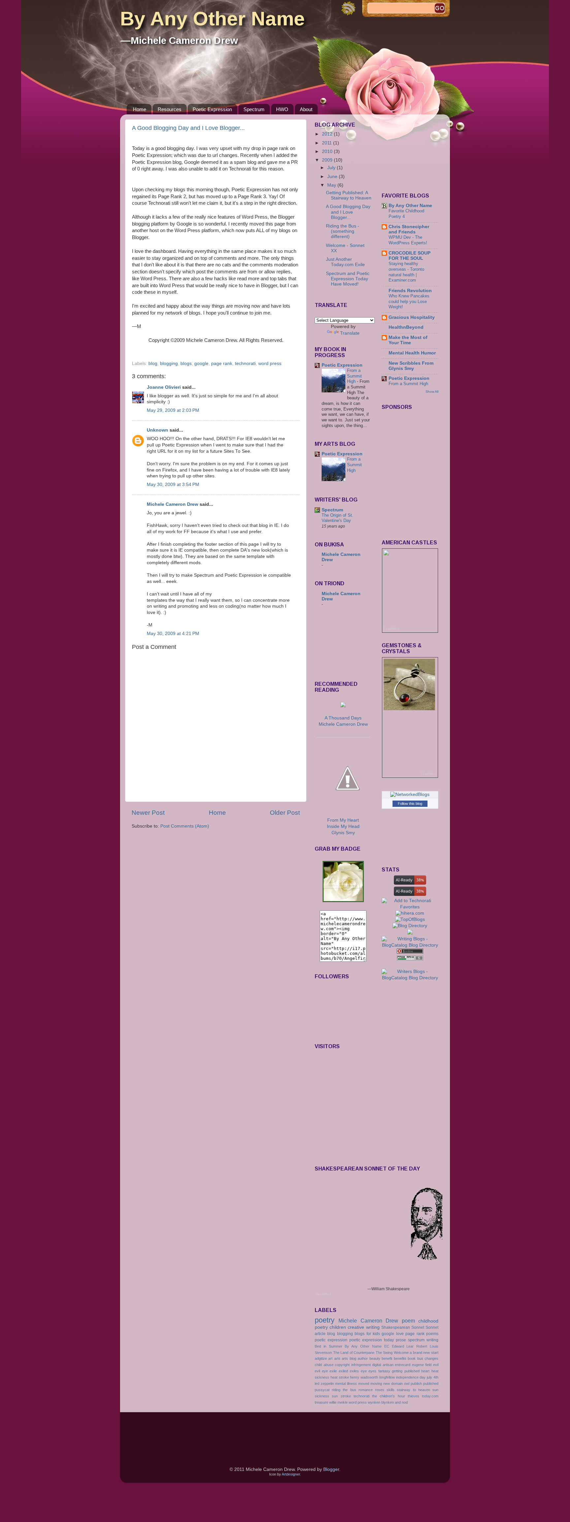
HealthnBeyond (406, 327)
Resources (169, 109)
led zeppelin (324, 1383)
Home (139, 109)
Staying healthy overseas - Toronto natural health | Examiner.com (406, 272)
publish (416, 1383)
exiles (354, 1371)
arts (337, 1358)
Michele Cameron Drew (172, 504)
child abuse (324, 1365)
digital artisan (383, 1365)
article (320, 1333)
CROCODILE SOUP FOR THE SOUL (409, 256)
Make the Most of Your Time (408, 340)
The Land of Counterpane (354, 1353)
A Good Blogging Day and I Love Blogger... (188, 128)
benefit (387, 1358)
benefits (400, 1358)
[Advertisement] (344, 644)
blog (152, 363)
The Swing (384, 1353)
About (306, 109)
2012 (328, 134)
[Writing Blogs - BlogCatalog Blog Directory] (410, 945)
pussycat (322, 1390)
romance (366, 1390)
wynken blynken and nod (388, 1402)
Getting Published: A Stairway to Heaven (348, 195)
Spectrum (254, 109)
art (330, 1358)
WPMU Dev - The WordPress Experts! (408, 240)
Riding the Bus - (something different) (342, 231)
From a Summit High (354, 376)
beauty (374, 1358)
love (400, 1333)
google (201, 363)
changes (431, 1358)
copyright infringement (353, 1365)
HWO (282, 109)
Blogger (331, 1469)
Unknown (157, 430)
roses (379, 1390)
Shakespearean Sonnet (402, 1327)
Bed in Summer (328, 1346)
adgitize (321, 1358)
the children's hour (388, 1396)
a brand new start (424, 1353)
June (333, 176)
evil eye (321, 1371)
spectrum (416, 1340)
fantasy (384, 1371)
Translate (350, 333)
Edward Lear (403, 1346)
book (412, 1358)
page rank (221, 363)
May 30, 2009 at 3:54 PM (173, 484)
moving (376, 1383)
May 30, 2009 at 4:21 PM (173, 633)
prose (401, 1340)
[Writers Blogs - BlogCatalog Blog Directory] (410, 977)
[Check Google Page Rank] (410, 959)
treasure (321, 1402)
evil (435, 1365)
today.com (430, 1396)
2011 (327, 142)
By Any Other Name (212, 19)
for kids (373, 1333)
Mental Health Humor (412, 352)
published (430, 1383)
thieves (413, 1396)
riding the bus (344, 1390)
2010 (328, 151)
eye (364, 1371)
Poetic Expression (212, 109)
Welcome (401, 1353)
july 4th (432, 1377)
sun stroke (341, 1396)
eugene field (422, 1365)
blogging (169, 363)
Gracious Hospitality (412, 317)
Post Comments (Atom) (184, 826)
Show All (432, 391)
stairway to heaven (413, 1390)
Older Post (285, 812)
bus (420, 1358)
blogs (186, 363)
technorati (245, 363)
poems (432, 1333)
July (332, 167)
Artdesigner (291, 1474)
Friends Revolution (410, 290)
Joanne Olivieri (164, 387)
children (338, 1327)
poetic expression (331, 1340)
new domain (393, 1383)
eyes (372, 1371)
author (363, 1358)
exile (333, 1371)
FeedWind (391, 628)
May (332, 185)
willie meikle (338, 1402)
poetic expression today (371, 1340)
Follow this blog (410, 804)
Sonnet (432, 1327)
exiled (343, 1371)
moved (363, 1383)
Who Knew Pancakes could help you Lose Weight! (409, 301)
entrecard (402, 1365)
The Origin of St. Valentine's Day (337, 518)
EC (386, 1346)
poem (408, 1321)
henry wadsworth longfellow (372, 1377)
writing (432, 1340)
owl (406, 1383)
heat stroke (340, 1377)
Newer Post (148, 812)
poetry (324, 1320)
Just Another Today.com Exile (345, 262)
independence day (411, 1377)
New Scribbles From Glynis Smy (411, 366)
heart (425, 1371)
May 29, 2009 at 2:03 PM (173, 410)
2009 (328, 160)
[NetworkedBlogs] (409, 794)
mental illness (346, 1383)
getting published (406, 1371)
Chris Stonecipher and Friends (409, 229)
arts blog (349, 1358)
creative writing (363, 1327)
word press (269, 363)
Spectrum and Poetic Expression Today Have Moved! (347, 279)
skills (391, 1390)
